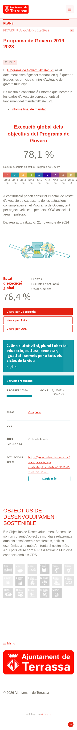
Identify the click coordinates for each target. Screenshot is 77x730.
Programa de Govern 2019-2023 (26, 30)
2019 (8, 62)
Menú (10, 643)
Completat (34, 412)
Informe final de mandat (28, 109)
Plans (8, 23)
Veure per (21, 311)
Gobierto (46, 714)
